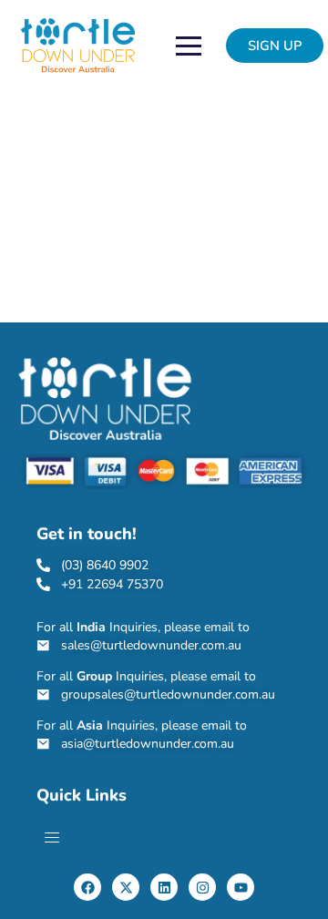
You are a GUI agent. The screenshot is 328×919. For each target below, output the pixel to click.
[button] (274, 46)
